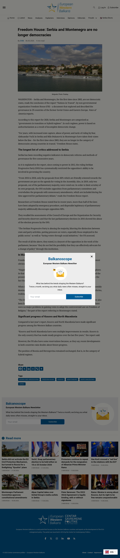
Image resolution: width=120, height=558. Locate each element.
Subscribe (79, 297)
